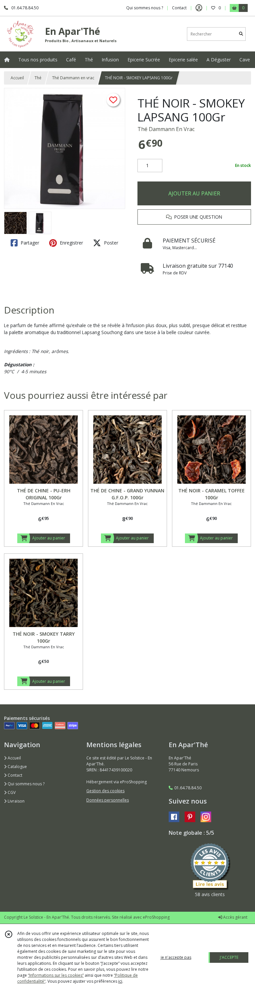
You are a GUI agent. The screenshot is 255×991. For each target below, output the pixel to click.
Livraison (16, 801)
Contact (179, 8)
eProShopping (156, 917)
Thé (38, 78)
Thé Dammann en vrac (73, 78)
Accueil (17, 78)
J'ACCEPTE (229, 957)
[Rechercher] (241, 34)
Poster (110, 243)
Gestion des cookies (105, 791)
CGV (11, 792)
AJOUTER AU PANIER (194, 193)
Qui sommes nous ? (25, 784)
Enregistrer (70, 243)
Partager (29, 243)
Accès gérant (234, 917)
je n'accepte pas (176, 957)
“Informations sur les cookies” (56, 975)
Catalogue (17, 766)
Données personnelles (107, 800)
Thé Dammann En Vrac (166, 129)
